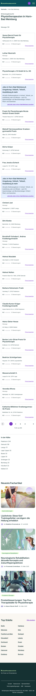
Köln (19, 630)
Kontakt (10, 683)
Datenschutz (16, 683)
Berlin (3, 626)
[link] (18, 41)
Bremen (3, 646)
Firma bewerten (29, 45)
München (4, 630)
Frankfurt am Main (7, 634)
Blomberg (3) (5, 462)
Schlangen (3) (5, 459)
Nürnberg (21, 650)
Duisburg (4, 654)
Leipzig (20, 638)
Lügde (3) (4, 456)
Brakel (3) (4, 453)
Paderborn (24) (6, 441)
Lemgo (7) (4, 447)
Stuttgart (21, 634)
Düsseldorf (4, 638)
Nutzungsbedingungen (13, 686)
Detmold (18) (5, 444)
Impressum (28, 686)
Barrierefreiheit (26, 683)
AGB (22, 686)
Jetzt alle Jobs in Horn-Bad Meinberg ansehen (20, 104)
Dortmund (4, 642)
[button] (29, 3)
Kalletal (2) (4, 469)
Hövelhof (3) (5, 466)
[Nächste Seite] (33, 424)
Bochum (20, 654)
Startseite (4, 9)
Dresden (20, 646)
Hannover (4, 650)
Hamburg (21, 626)
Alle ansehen (31, 620)
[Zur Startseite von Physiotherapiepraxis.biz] (8, 3)
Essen (20, 642)
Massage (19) (5, 27)
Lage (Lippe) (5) (6, 450)
